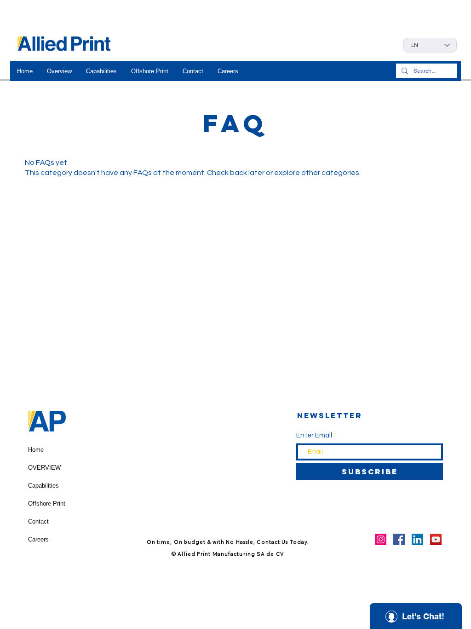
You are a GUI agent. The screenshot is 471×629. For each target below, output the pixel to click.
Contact (38, 521)
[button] (59, 71)
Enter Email (314, 435)
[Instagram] (380, 539)
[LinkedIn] (417, 539)
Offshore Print (46, 503)
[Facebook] (399, 539)
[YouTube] (436, 539)
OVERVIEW (44, 467)
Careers (38, 539)
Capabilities (43, 485)
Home (36, 449)
